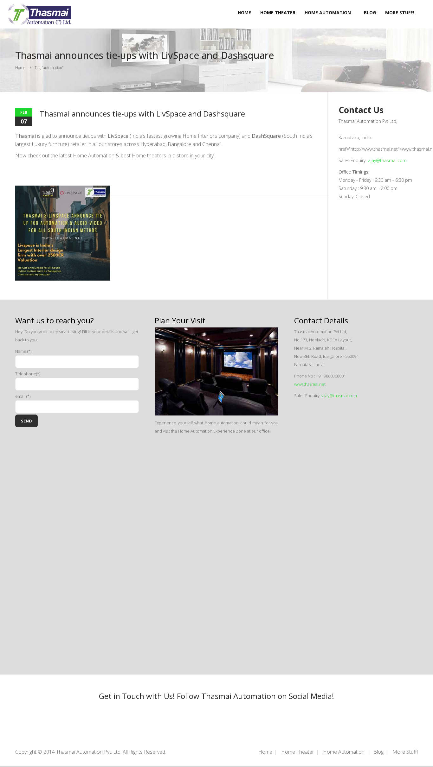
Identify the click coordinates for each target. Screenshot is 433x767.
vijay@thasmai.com (387, 160)
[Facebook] (207, 713)
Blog (370, 13)
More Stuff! (399, 13)
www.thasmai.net (310, 384)
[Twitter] (226, 713)
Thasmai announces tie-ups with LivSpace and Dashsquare (142, 113)
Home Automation (328, 13)
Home (244, 13)
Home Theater (277, 13)
